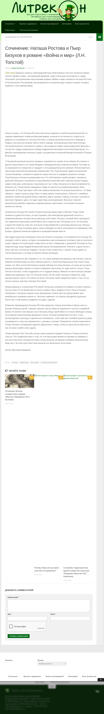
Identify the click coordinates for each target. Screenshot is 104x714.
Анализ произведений (49, 24)
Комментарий (13, 597)
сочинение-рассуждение (49, 362)
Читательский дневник (29, 30)
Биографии (67, 24)
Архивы (40, 660)
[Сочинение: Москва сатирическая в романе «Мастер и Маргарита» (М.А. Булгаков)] (19, 381)
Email (53, 614)
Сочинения (9, 24)
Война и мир (24, 362)
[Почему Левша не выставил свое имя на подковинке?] (48, 469)
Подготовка (9, 30)
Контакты (9, 660)
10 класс (15, 362)
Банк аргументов (82, 24)
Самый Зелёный (18, 68)
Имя (10, 614)
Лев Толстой (35, 362)
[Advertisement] (49, 109)
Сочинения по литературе (18, 37)
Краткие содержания (28, 24)
